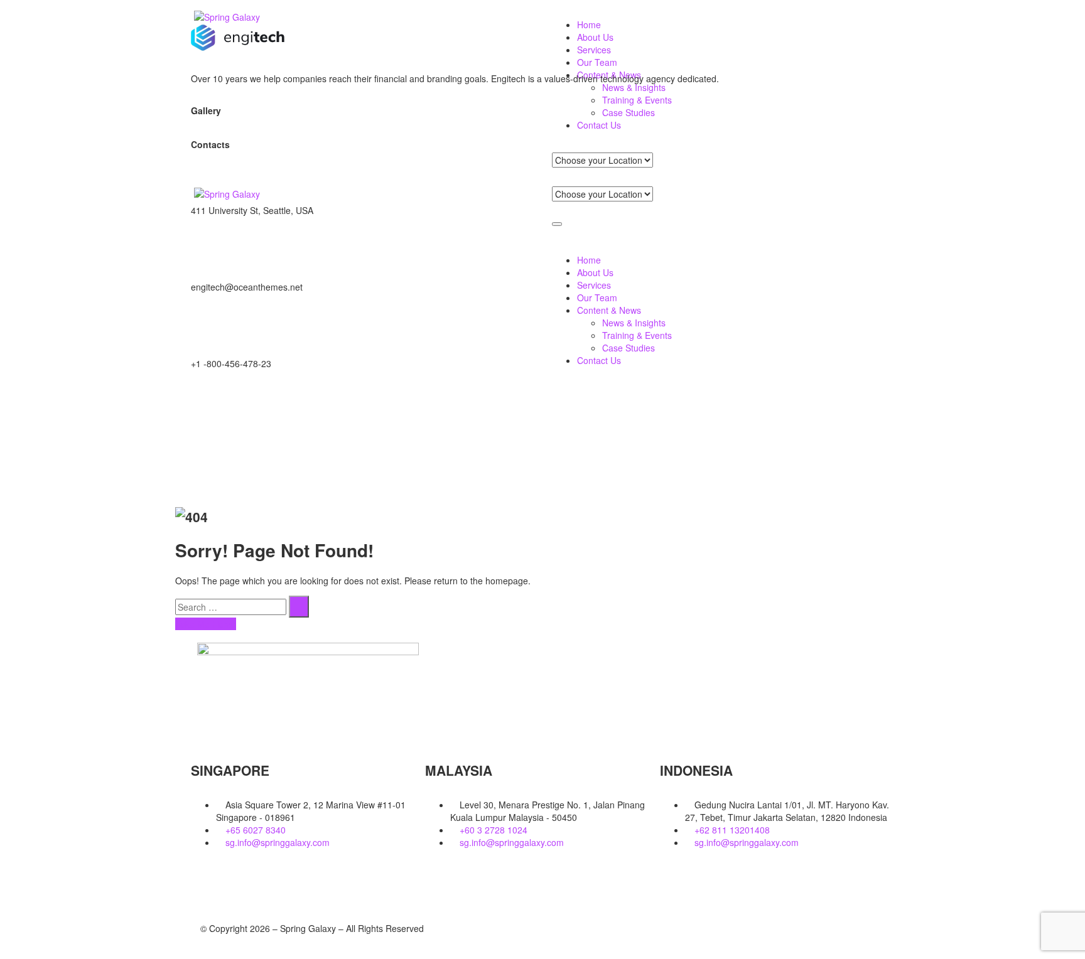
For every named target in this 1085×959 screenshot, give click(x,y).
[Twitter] (206, 406)
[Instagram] (734, 406)
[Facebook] (206, 885)
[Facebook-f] (382, 406)
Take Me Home (205, 624)
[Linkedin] (240, 885)
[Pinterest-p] (558, 406)
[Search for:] (230, 607)
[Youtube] (274, 885)
